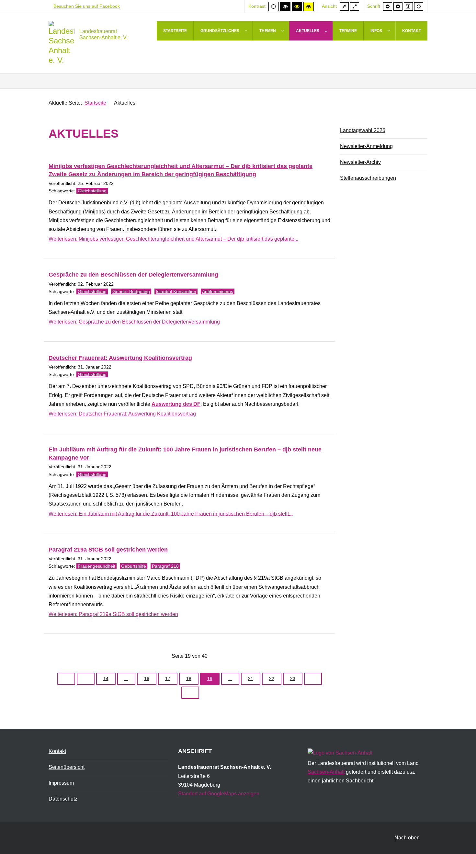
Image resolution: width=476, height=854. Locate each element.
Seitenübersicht (67, 767)
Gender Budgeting (131, 291)
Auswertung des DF (176, 404)
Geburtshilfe (133, 566)
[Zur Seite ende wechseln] (190, 693)
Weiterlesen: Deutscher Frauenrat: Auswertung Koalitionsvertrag (122, 413)
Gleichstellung (92, 190)
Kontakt (57, 751)
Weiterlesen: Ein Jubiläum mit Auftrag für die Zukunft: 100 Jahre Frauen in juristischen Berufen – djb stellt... (171, 513)
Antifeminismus (217, 291)
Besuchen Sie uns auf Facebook (86, 6)
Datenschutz (63, 799)
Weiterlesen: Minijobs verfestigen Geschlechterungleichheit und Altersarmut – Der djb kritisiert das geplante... (173, 239)
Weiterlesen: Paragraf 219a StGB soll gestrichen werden (113, 614)
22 (271, 678)
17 (167, 678)
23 (292, 678)
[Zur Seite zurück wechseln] (86, 679)
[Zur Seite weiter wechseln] (313, 679)
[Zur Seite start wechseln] (66, 679)
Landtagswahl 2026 (362, 130)
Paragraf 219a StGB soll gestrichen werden (108, 549)
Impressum (61, 783)
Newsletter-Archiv (360, 162)
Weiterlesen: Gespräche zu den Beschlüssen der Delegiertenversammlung (134, 322)
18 (188, 678)
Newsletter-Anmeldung (366, 146)
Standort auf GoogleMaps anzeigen (218, 793)
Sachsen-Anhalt (326, 772)
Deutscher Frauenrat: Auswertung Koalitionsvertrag (120, 358)
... (126, 678)
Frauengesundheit (96, 566)
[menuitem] (175, 30)
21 (250, 678)
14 (105, 678)
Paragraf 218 (165, 566)
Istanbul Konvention (176, 291)
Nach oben (407, 837)
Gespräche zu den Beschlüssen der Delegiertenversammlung (133, 274)
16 (146, 678)
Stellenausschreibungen (368, 178)
